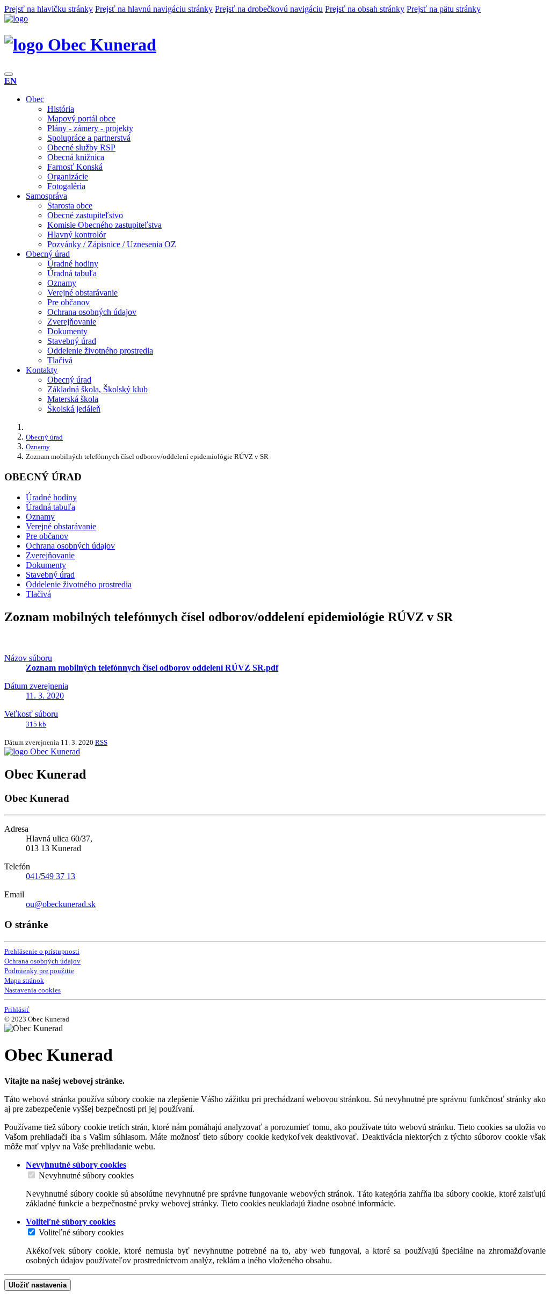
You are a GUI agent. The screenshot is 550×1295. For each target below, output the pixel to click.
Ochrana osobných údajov (91, 311)
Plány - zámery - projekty (90, 128)
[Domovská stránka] (16, 18)
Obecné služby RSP (81, 147)
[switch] (31, 1174)
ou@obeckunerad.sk (61, 904)
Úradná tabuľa (72, 273)
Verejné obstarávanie (82, 292)
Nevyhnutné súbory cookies (86, 1175)
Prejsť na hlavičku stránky (48, 8)
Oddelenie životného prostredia (100, 350)
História (60, 108)
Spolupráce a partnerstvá (89, 137)
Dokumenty (67, 331)
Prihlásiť (17, 1009)
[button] (10, 80)
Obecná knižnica (75, 157)
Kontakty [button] (41, 370)
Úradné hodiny (72, 263)
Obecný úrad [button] (48, 253)
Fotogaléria (66, 186)
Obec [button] (35, 99)
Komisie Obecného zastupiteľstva (104, 224)
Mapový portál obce (81, 118)
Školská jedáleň (73, 408)
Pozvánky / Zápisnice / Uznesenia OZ (111, 244)
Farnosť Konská (75, 166)
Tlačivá (60, 360)
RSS (101, 742)
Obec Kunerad (100, 44)
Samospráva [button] (46, 195)
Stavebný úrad (71, 341)
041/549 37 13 (50, 876)
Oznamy (61, 282)
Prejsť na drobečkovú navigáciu (269, 8)
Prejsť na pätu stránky (444, 8)
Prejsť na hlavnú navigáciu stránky (154, 8)
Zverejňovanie (71, 321)
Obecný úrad (69, 379)
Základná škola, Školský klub (97, 389)
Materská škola (72, 399)
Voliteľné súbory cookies (81, 1232)
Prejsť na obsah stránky (364, 8)
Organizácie (67, 176)
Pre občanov (68, 302)
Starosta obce (69, 205)
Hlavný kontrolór (76, 234)
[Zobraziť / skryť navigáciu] (8, 74)
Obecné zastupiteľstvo (85, 215)
